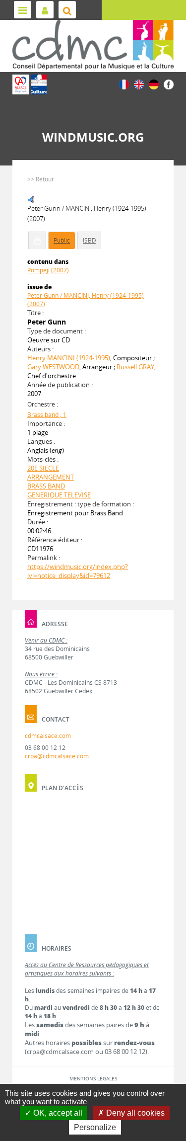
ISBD (89, 240)
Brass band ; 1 (46, 414)
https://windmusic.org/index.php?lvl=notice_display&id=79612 (77, 571)
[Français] (124, 84)
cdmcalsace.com (48, 736)
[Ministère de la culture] (39, 84)
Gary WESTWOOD (53, 366)
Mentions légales (93, 1078)
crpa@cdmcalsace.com (57, 756)
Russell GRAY (135, 366)
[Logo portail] (93, 45)
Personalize (95, 1127)
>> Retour (40, 179)
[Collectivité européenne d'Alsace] (20, 84)
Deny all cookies (134, 1113)
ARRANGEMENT (50, 477)
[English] (139, 84)
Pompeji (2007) (48, 270)
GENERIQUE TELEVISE (59, 494)
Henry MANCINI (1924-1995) (68, 357)
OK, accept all (56, 1113)
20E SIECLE (43, 468)
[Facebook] (169, 84)
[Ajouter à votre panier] (37, 240)
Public (62, 240)
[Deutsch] (154, 84)
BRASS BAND (46, 486)
